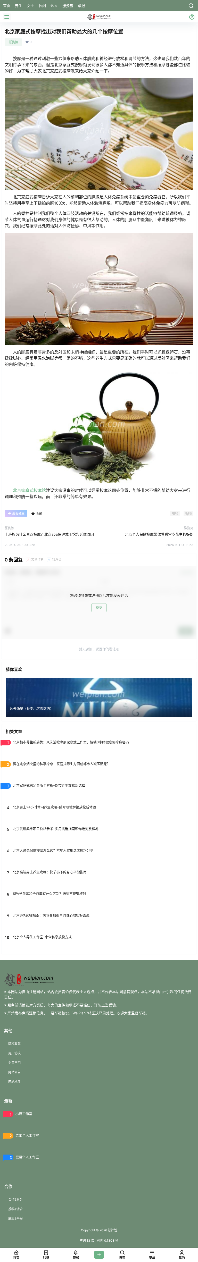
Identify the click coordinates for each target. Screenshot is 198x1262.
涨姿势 (13, 42)
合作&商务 (15, 1199)
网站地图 (14, 1082)
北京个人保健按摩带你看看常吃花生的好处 (159, 534)
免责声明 (14, 1063)
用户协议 (14, 1053)
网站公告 (14, 1072)
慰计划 (112, 1230)
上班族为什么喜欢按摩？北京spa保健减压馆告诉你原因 (49, 534)
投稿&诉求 (15, 1209)
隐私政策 (14, 1044)
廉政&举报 (15, 1219)
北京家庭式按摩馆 (29, 490)
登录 (99, 608)
